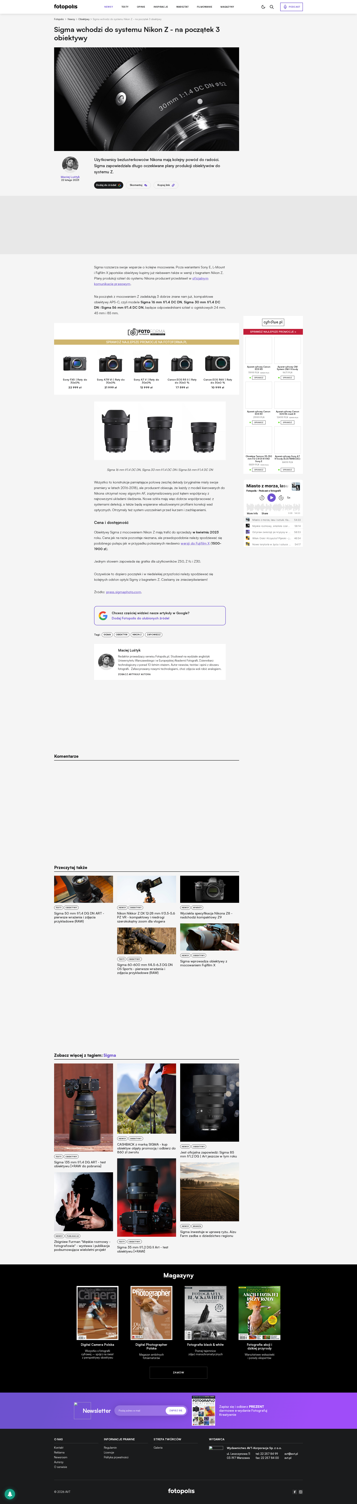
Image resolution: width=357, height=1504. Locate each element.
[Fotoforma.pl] (146, 334)
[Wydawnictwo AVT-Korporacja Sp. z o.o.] (216, 1454)
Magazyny (227, 7)
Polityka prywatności (116, 1457)
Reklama (59, 1452)
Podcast (294, 6)
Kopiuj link (163, 184)
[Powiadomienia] (10, 1494)
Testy (124, 7)
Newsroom (60, 1457)
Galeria (158, 1447)
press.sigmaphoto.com (123, 592)
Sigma (107, 634)
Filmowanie (204, 7)
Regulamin (110, 1447)
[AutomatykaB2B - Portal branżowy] (181, 1491)
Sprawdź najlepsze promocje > (273, 331)
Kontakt (58, 1447)
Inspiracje (161, 7)
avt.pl (287, 1458)
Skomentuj (136, 184)
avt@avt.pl (291, 1454)
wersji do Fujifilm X (195, 543)
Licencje (109, 1452)
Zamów (178, 1372)
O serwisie (60, 1467)
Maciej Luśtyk (70, 177)
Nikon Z (137, 634)
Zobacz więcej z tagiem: (85, 1055)
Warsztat (182, 7)
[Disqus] (146, 810)
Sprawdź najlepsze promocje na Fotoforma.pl (146, 342)
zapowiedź (154, 634)
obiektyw (122, 634)
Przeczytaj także (70, 867)
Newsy (108, 7)
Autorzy (58, 1462)
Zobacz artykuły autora (134, 674)
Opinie (141, 7)
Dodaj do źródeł (106, 184)
